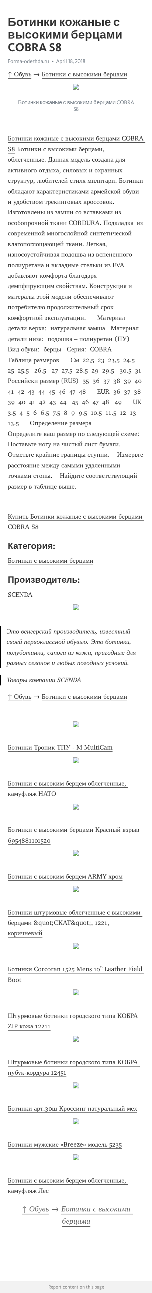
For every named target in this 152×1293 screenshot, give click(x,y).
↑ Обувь (19, 74)
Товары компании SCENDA (44, 680)
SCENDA (20, 595)
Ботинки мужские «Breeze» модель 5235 (65, 1144)
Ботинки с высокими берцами (84, 74)
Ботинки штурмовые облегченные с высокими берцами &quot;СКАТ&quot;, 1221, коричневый (75, 922)
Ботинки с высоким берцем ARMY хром (65, 876)
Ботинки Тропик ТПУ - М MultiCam (60, 747)
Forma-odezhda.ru (28, 61)
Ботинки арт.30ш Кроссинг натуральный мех (72, 1108)
